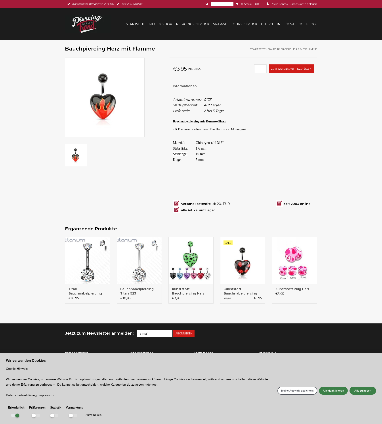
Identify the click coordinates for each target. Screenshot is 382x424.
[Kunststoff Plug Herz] (294, 260)
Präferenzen (37, 407)
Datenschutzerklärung (21, 395)
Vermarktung (74, 407)
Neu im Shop (160, 24)
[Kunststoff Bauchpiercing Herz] (191, 260)
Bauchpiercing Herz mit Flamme (292, 49)
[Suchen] (206, 4)
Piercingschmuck (192, 24)
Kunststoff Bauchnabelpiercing (240, 291)
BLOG (311, 24)
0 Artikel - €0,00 (252, 4)
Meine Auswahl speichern (297, 390)
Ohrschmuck (245, 24)
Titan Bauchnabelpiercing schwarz (85, 291)
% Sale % (294, 24)
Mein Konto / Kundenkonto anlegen (294, 4)
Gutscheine (272, 24)
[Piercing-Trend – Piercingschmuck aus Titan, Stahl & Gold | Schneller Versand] (89, 24)
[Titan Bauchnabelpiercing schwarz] (87, 260)
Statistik (55, 407)
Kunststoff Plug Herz (292, 289)
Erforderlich (16, 407)
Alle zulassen (362, 390)
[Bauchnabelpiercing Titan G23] (139, 260)
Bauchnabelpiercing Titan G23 (137, 291)
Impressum (46, 395)
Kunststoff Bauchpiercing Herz (188, 291)
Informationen (185, 86)
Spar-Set (221, 24)
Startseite (135, 24)
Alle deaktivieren (333, 390)
